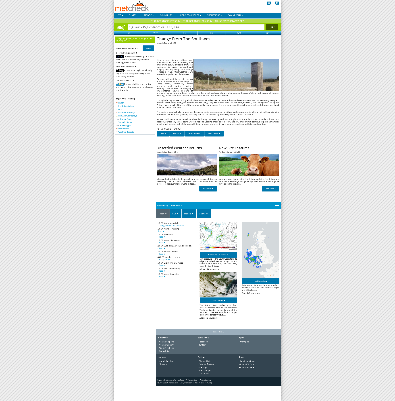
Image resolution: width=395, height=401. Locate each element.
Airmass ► (177, 133)
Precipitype (125, 125)
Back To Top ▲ (218, 332)
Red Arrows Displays (127, 115)
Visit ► (148, 48)
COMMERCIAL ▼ (236, 15)
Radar (121, 102)
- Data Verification (206, 364)
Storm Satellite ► (194, 133)
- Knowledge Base (166, 361)
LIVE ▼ (120, 15)
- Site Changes (204, 370)
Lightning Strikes (126, 106)
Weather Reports (126, 131)
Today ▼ (162, 213)
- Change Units (204, 361)
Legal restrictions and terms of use (170, 380)
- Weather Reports (166, 341)
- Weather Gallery (166, 344)
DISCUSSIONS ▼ (215, 15)
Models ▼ (189, 213)
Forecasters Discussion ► (218, 254)
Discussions (123, 128)
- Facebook (203, 341)
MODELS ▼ (149, 15)
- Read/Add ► (164, 259)
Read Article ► (208, 188)
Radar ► (163, 133)
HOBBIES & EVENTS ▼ (191, 15)
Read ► (161, 231)
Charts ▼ (203, 213)
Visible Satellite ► (214, 133)
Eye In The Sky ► (218, 300)
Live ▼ (175, 213)
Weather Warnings (126, 112)
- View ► (161, 265)
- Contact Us (163, 351)
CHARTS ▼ (134, 15)
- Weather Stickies (247, 361)
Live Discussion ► (261, 281)
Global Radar (126, 119)
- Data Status (204, 373)
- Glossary (162, 364)
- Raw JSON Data (246, 364)
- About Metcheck (166, 347)
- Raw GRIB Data (246, 367)
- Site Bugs (202, 367)
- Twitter (202, 344)
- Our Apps (244, 341)
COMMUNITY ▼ (167, 15)
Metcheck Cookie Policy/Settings (198, 380)
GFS (120, 109)
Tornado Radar (125, 122)
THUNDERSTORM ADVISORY (166, 20)
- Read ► (162, 236)
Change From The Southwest (172, 225)
